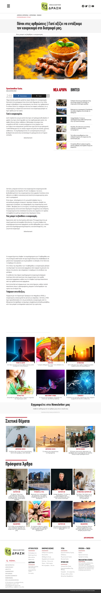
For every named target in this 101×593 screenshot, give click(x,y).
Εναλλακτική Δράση (11, 91)
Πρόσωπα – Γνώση (84, 549)
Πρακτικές (31, 559)
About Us (8, 569)
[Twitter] (86, 6)
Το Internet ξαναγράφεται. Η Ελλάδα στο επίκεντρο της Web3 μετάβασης (50, 398)
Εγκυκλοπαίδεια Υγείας (24, 17)
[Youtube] (93, 6)
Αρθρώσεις (19, 15)
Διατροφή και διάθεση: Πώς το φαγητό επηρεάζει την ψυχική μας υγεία (20, 398)
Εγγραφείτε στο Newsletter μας (50, 404)
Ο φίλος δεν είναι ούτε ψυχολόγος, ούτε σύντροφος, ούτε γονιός (20, 452)
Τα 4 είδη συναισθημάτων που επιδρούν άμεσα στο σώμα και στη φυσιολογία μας (81, 136)
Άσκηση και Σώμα (66, 566)
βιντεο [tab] (75, 90)
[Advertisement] (28, 163)
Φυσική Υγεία (64, 559)
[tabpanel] (73, 123)
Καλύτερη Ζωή (16, 492)
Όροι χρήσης (8, 573)
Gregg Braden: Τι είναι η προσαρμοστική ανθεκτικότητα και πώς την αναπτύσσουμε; (81, 119)
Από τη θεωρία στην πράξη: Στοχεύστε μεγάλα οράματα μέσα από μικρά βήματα (80, 365)
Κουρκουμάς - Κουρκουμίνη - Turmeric (31, 15)
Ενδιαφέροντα (16, 524)
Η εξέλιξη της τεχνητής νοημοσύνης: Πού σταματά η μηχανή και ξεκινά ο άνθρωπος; (80, 398)
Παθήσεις (63, 554)
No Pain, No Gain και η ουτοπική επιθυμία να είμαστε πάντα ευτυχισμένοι (80, 128)
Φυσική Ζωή (64, 562)
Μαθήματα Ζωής (46, 557)
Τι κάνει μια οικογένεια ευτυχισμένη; (50, 452)
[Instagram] (89, 6)
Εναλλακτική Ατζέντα (85, 560)
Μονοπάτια (31, 557)
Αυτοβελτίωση (80, 492)
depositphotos (9, 565)
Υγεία (62, 549)
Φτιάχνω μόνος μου (67, 574)
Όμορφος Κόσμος (80, 449)
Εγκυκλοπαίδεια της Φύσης (67, 569)
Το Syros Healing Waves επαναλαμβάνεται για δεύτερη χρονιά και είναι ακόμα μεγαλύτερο (84, 528)
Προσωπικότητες (83, 554)
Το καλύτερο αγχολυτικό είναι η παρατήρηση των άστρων (61, 527)
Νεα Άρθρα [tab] (60, 90)
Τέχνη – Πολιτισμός (47, 563)
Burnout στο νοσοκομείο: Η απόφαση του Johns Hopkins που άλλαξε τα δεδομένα (81, 111)
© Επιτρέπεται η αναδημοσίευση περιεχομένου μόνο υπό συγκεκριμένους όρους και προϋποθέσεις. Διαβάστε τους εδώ (14, 585)
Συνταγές (31, 573)
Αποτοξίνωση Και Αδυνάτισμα (33, 567)
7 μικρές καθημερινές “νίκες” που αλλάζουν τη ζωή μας (50, 365)
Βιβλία (39, 524)
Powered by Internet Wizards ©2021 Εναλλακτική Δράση (82, 590)
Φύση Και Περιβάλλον (67, 576)
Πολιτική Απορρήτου (11, 575)
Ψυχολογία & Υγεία (39, 492)
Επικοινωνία (9, 578)
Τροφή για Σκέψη (83, 557)
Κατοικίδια (45, 554)
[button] (8, 6)
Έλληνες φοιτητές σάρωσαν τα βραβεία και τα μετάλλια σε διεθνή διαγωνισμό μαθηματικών (80, 453)
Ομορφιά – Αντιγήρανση (67, 572)
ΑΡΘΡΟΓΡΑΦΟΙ (9, 567)
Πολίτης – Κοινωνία (47, 561)
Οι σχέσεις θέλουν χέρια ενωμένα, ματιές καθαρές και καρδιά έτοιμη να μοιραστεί (81, 145)
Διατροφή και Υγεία (32, 570)
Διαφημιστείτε (9, 571)
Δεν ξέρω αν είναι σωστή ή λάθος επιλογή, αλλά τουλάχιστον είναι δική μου (20, 365)
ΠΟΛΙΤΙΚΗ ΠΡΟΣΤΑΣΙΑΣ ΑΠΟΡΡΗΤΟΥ (50, 412)
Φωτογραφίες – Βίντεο (48, 565)
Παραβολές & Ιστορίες (48, 559)
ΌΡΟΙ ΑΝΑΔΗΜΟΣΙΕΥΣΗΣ (12, 580)
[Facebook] (83, 6)
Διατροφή (31, 563)
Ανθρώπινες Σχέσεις (20, 449)
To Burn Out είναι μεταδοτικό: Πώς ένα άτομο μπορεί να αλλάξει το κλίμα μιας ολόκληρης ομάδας (81, 102)
